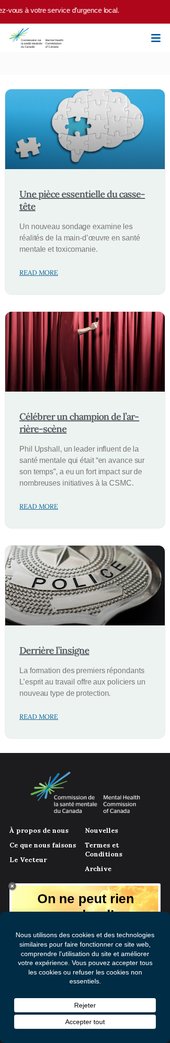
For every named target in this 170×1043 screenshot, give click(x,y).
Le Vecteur (28, 859)
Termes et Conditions (103, 849)
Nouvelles (101, 830)
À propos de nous (38, 830)
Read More (38, 272)
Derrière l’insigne (54, 650)
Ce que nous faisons (42, 845)
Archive (98, 868)
